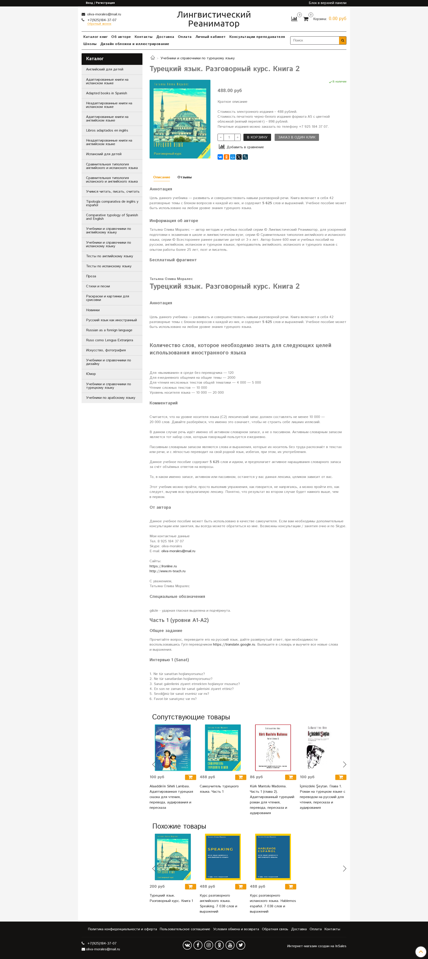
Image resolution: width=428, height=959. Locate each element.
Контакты (144, 36)
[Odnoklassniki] (219, 945)
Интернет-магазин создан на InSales (316, 946)
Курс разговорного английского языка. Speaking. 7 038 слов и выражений (218, 903)
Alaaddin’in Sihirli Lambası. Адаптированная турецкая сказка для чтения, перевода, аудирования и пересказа (171, 797)
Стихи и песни (98, 286)
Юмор (91, 374)
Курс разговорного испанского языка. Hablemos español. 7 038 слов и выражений (273, 903)
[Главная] (152, 58)
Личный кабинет (210, 36)
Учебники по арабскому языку (110, 397)
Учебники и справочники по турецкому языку (197, 58)
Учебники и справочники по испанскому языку (108, 244)
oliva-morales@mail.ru (103, 14)
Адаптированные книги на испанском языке (107, 81)
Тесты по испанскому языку (109, 266)
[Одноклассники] (226, 157)
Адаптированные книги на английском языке (107, 118)
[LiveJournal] (245, 157)
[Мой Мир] (232, 157)
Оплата (185, 36)
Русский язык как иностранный (111, 320)
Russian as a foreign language (109, 330)
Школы (90, 44)
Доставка (165, 36)
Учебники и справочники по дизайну (108, 362)
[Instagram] (208, 945)
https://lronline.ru (163, 566)
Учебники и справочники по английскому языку (108, 230)
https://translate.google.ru (234, 644)
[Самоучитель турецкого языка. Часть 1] (223, 747)
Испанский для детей (103, 154)
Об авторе (121, 36)
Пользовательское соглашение (185, 929)
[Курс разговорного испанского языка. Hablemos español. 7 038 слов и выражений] (273, 857)
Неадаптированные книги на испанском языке (109, 105)
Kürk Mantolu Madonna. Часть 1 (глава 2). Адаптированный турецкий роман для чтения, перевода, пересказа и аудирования (272, 800)
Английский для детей (104, 69)
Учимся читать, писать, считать (113, 191)
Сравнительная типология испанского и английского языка (112, 179)
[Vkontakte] (187, 945)
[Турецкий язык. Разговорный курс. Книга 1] (173, 857)
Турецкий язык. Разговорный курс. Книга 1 (171, 898)
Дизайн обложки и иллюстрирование (134, 44)
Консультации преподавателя (257, 36)
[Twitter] (240, 945)
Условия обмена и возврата (236, 929)
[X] (239, 157)
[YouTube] (230, 945)
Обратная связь (275, 929)
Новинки (93, 310)
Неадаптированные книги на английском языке (109, 142)
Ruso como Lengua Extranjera (109, 340)
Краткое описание (232, 101)
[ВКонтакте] (220, 157)
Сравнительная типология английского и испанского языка (112, 166)
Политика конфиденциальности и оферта (122, 929)
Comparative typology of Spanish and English (112, 217)
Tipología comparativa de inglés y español (112, 203)
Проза (91, 276)
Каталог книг (95, 36)
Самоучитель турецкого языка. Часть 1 (219, 789)
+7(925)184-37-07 (101, 20)
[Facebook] (197, 945)
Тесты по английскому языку (109, 256)
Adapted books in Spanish (106, 93)
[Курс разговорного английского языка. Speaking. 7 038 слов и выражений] (223, 857)
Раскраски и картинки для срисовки (107, 298)
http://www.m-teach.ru (167, 571)
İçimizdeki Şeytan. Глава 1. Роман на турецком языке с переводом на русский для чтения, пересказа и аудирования (322, 797)
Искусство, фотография (106, 350)
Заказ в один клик (296, 137)
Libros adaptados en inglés (107, 130)
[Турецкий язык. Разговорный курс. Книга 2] (180, 119)
